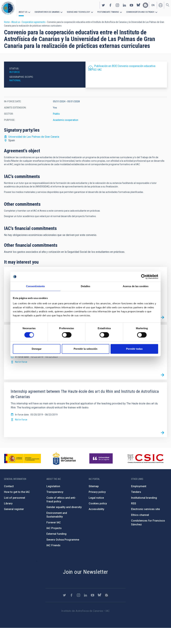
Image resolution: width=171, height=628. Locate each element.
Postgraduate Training (108, 12)
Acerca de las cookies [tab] (135, 286)
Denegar (37, 348)
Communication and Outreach (140, 12)
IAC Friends (53, 545)
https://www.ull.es (101, 458)
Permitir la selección (85, 348)
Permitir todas (134, 348)
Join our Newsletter (85, 571)
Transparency (54, 492)
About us (23, 12)
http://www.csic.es (145, 458)
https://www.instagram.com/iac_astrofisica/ (117, 5)
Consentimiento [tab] (35, 286)
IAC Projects (54, 528)
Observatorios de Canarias (47, 12)
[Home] (8, 8)
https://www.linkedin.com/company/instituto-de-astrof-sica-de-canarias (124, 5)
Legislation (53, 486)
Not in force (21, 362)
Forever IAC (53, 522)
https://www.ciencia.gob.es (22, 458)
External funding (56, 533)
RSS (133, 503)
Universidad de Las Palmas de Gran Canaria (33, 136)
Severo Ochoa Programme (62, 539)
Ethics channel (140, 515)
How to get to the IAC (17, 492)
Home (7, 22)
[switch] (66, 335)
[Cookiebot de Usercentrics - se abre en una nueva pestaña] (143, 276)
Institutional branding (144, 497)
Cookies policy (98, 503)
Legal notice (96, 497)
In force (14, 72)
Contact (9, 486)
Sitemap (94, 486)
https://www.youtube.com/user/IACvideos (131, 5)
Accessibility (96, 509)
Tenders (136, 492)
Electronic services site (145, 509)
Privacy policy (97, 492)
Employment (138, 486)
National (15, 80)
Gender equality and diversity (64, 507)
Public (56, 113)
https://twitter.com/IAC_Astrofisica (103, 5)
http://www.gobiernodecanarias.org (64, 458)
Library (8, 503)
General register (14, 509)
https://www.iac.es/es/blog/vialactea (145, 5)
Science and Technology (78, 12)
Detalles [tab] (85, 286)
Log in (160, 5)
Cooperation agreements (33, 22)
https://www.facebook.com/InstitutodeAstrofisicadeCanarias (110, 5)
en (153, 5)
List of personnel (14, 497)
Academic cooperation (65, 120)
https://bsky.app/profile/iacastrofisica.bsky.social (138, 5)
